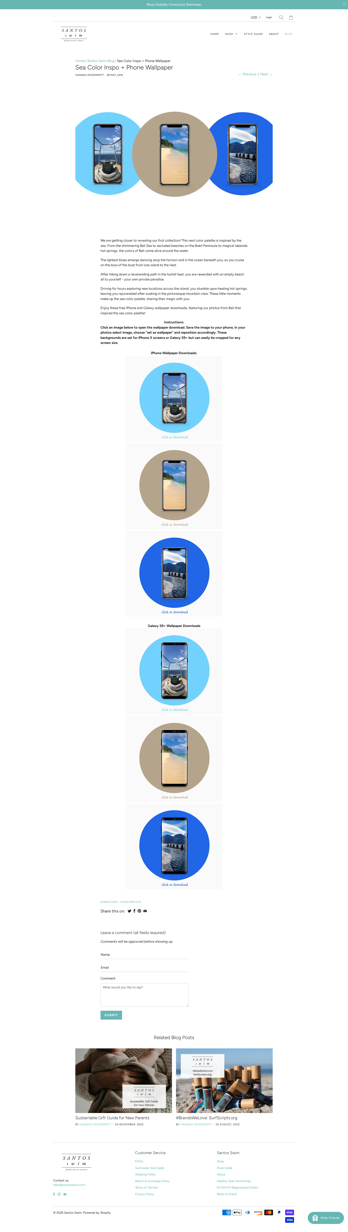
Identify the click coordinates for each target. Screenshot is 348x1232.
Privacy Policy (144, 1194)
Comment (107, 978)
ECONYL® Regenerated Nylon (237, 1187)
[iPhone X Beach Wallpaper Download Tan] (174, 528)
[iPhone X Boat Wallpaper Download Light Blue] (174, 441)
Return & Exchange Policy (152, 1181)
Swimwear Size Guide (149, 1168)
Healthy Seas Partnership (234, 1181)
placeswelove (130, 901)
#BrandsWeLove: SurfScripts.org (206, 1117)
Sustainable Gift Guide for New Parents (112, 1117)
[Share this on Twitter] (129, 911)
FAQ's (139, 1161)
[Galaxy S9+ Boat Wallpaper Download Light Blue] (174, 713)
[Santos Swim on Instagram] (59, 1194)
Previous (247, 74)
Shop (229, 34)
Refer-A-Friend (227, 1194)
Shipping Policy (145, 1174)
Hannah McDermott (95, 1124)
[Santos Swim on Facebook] (54, 1194)
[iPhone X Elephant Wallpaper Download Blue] (174, 615)
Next (266, 74)
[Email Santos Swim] (64, 1194)
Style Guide (253, 34)
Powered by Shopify (97, 1212)
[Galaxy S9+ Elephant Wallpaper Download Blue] (174, 888)
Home (214, 34)
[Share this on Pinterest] (139, 911)
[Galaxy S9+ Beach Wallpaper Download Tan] (174, 801)
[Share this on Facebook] (134, 911)
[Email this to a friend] (145, 911)
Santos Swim (73, 1212)
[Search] (281, 17)
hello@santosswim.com (69, 1185)
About (274, 34)
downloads (108, 901)
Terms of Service (146, 1187)
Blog (289, 34)
